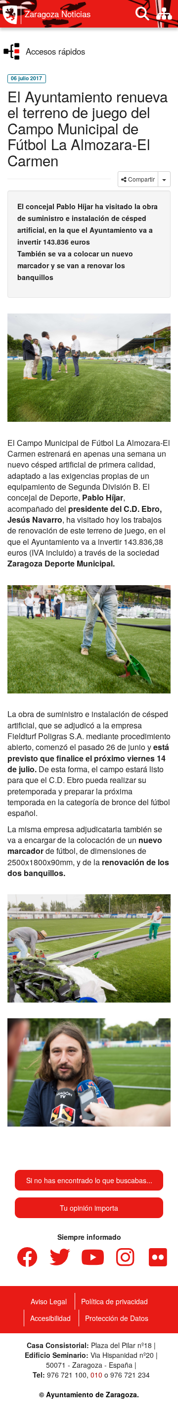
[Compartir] (164, 179)
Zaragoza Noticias (57, 13)
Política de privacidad (114, 1301)
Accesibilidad (50, 1318)
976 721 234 (130, 1375)
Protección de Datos (116, 1318)
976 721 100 (67, 1375)
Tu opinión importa (89, 1208)
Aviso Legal (49, 1301)
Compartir (141, 179)
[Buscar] (142, 13)
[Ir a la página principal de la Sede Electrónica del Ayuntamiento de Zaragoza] (11, 14)
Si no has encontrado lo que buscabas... (89, 1180)
